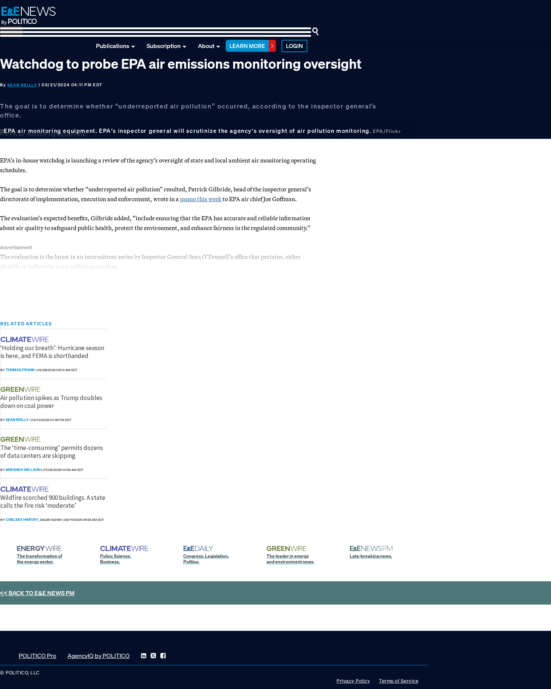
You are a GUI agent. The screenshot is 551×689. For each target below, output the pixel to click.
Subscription (164, 46)
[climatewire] (25, 339)
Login (294, 46)
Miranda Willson (23, 469)
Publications (112, 46)
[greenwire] (21, 389)
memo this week (201, 199)
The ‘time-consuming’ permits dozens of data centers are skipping (51, 451)
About (206, 46)
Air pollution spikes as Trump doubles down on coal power (51, 401)
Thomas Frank (20, 369)
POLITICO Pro (37, 655)
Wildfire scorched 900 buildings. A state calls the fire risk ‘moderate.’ (52, 501)
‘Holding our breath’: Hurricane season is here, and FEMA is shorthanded (52, 352)
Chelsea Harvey (22, 519)
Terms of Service (398, 681)
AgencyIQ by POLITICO (98, 655)
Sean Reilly (22, 85)
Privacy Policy (353, 681)
